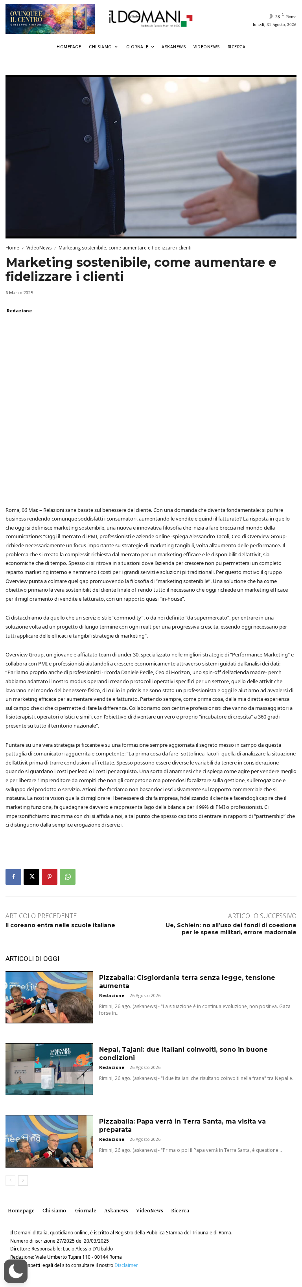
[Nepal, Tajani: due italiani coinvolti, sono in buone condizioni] (49, 1069)
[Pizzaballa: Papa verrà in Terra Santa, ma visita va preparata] (49, 1141)
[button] (16, 1271)
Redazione (19, 311)
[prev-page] (10, 1180)
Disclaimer (126, 1265)
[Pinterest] (49, 877)
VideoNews (39, 247)
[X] (31, 877)
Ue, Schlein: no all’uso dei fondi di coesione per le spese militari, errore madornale (231, 929)
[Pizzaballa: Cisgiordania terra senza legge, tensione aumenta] (49, 997)
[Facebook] (13, 877)
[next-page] (23, 1180)
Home (12, 247)
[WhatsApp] (68, 877)
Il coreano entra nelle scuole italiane (60, 925)
